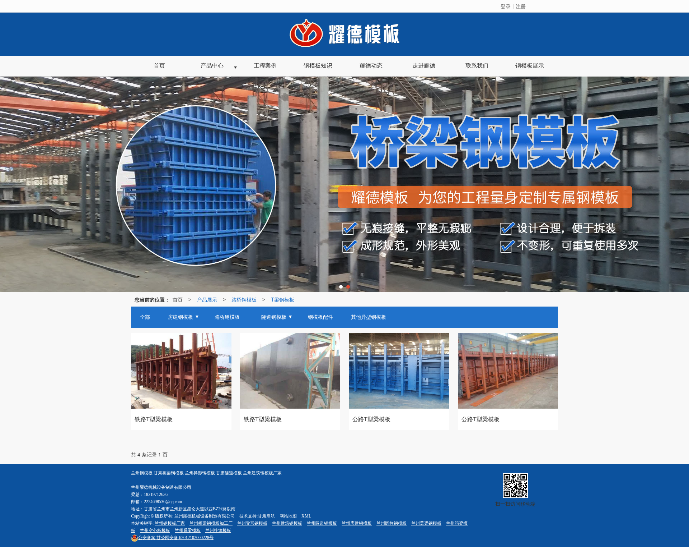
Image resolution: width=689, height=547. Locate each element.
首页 (178, 299)
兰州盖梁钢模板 (426, 523)
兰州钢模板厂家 (170, 523)
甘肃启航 (266, 516)
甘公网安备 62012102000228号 (176, 537)
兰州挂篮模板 (218, 530)
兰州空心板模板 (155, 530)
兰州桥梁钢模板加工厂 (211, 523)
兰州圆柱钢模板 (391, 523)
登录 (506, 6)
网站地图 (288, 516)
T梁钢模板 (282, 299)
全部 (145, 317)
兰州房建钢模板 (357, 523)
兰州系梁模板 (188, 530)
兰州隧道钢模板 (322, 523)
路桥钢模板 (244, 299)
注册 (521, 6)
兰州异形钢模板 (252, 523)
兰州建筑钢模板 (287, 523)
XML (306, 516)
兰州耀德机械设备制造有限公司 (204, 516)
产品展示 (207, 299)
